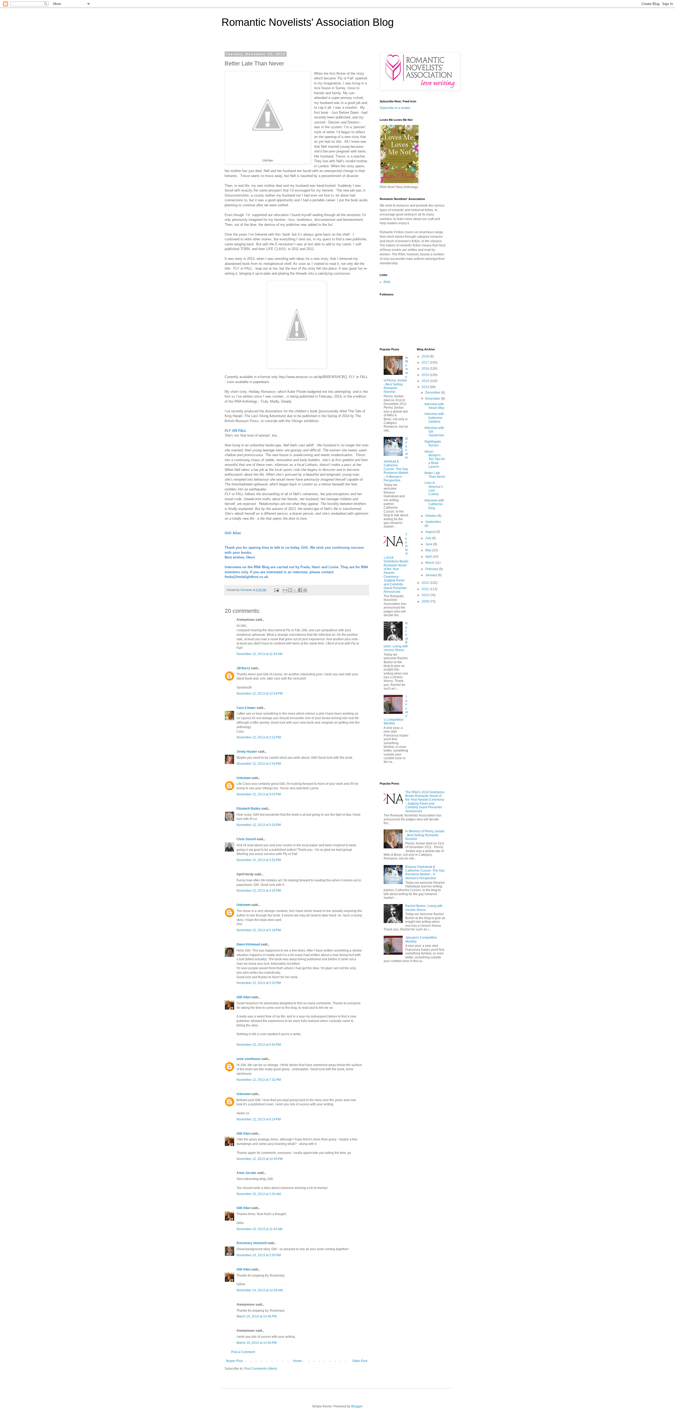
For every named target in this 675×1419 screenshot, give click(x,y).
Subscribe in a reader (395, 108)
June (429, 544)
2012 (426, 583)
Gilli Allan (243, 997)
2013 (426, 387)
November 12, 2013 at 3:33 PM (259, 825)
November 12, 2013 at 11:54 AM (259, 654)
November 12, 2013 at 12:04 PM (260, 693)
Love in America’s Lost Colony (434, 488)
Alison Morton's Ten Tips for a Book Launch (435, 459)
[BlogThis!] (290, 590)
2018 (426, 356)
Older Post (359, 1361)
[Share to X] (295, 590)
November (433, 398)
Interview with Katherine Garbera (434, 417)
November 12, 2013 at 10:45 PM (260, 1159)
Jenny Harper (247, 751)
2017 (426, 362)
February (432, 569)
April (429, 556)
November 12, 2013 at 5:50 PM (259, 1045)
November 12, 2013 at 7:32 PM (259, 1080)
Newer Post (234, 1361)
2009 (426, 601)
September (433, 522)
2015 (426, 375)
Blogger (356, 1406)
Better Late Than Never (435, 475)
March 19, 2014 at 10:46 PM (257, 1316)
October (431, 516)
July (428, 538)
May (428, 550)
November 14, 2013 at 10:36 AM (260, 1290)
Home (297, 1361)
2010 (426, 595)
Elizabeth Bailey (249, 808)
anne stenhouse (249, 1059)
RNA (387, 282)
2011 (426, 589)
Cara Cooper (246, 708)
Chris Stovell (246, 839)
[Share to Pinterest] (305, 590)
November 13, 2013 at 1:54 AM (259, 1194)
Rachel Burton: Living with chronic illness (424, 907)
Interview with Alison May (434, 406)
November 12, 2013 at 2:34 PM (259, 764)
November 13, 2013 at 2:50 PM (259, 1255)
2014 (426, 381)
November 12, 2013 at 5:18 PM (259, 930)
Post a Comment (243, 1352)
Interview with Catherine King (434, 504)
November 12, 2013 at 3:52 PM (259, 860)
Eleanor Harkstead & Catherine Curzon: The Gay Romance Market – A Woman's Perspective (396, 459)
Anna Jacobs (246, 1173)
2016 (426, 368)
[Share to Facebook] (300, 590)
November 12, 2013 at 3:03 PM (259, 794)
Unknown (243, 778)
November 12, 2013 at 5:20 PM (259, 983)
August (430, 532)
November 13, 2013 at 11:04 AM (259, 1229)
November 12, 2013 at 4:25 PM (259, 890)
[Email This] (285, 590)
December (433, 392)
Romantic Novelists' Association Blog (307, 22)
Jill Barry (243, 668)
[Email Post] (276, 589)
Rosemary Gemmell (252, 1243)
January (431, 575)
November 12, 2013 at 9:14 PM (259, 1119)
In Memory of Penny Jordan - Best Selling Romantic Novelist (425, 835)
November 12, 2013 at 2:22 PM (259, 737)
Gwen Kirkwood (248, 944)
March (430, 563)
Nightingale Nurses (433, 443)
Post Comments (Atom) (260, 1368)
